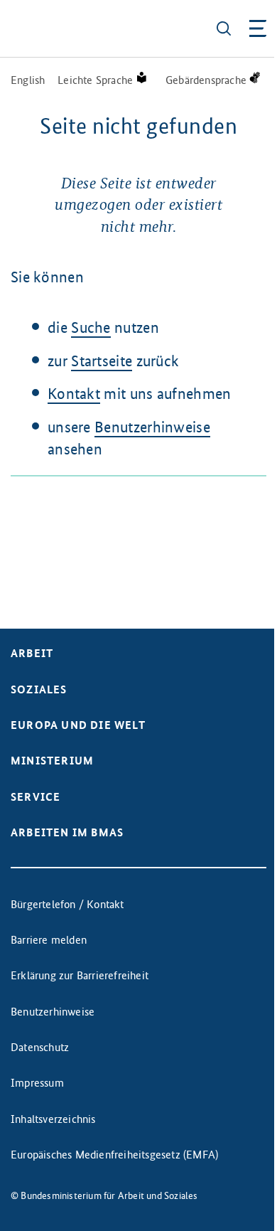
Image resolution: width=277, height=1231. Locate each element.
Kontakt (74, 394)
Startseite (101, 361)
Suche (91, 327)
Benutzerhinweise (152, 427)
